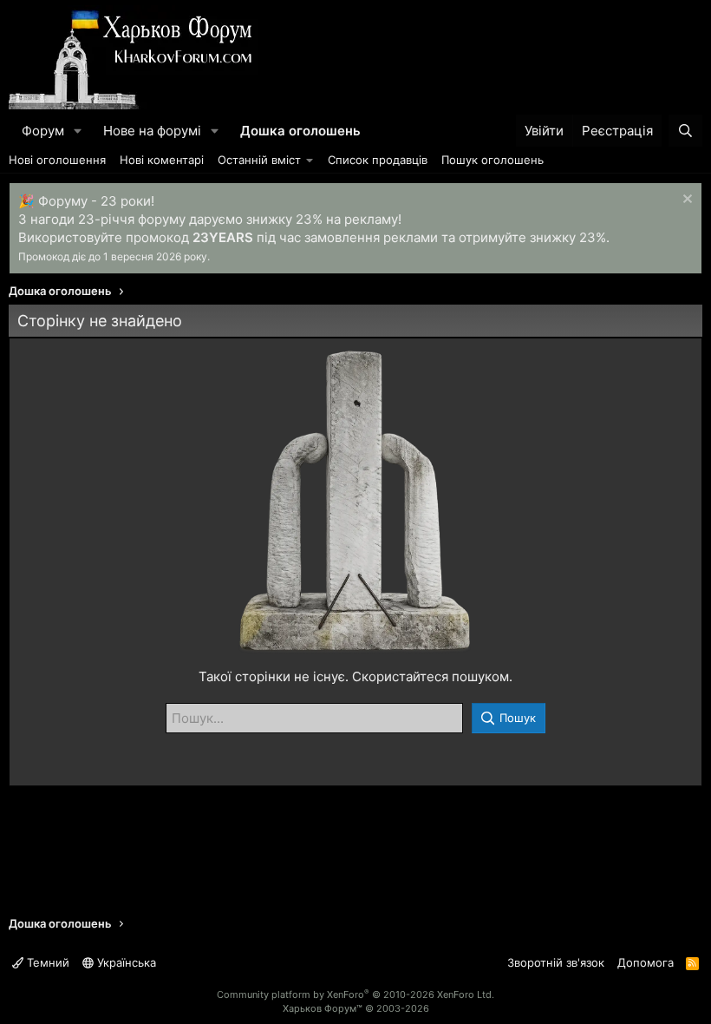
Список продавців (377, 160)
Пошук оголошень (492, 160)
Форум (43, 130)
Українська (125, 962)
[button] (78, 131)
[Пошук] (685, 131)
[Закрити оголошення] (685, 201)
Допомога (645, 962)
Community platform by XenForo (355, 994)
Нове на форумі (152, 130)
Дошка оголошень (300, 130)
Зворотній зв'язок (555, 962)
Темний (46, 962)
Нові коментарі (162, 160)
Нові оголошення (57, 160)
